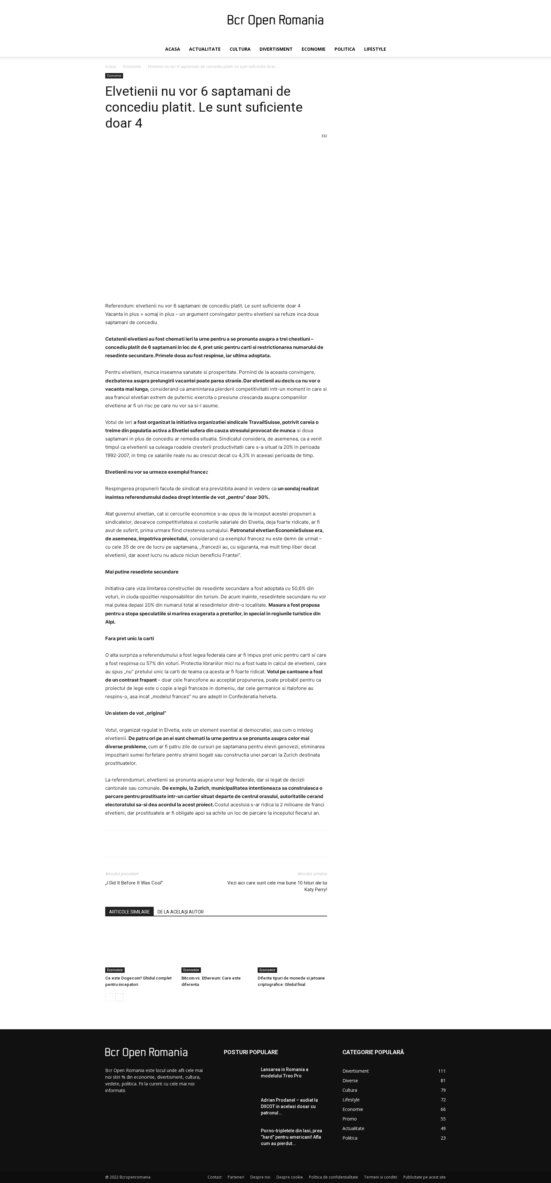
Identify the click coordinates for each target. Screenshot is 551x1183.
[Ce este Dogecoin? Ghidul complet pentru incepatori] (140, 949)
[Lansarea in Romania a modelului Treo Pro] (240, 1077)
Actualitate (205, 49)
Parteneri (236, 1177)
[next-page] (119, 997)
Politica (344, 49)
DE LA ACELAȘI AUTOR (181, 911)
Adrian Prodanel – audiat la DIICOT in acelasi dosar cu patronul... (289, 1106)
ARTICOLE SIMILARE (129, 911)
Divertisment (276, 49)
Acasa (172, 49)
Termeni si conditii (380, 1177)
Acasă (110, 66)
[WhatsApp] (195, 844)
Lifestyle (375, 49)
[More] (210, 844)
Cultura (240, 49)
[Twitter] (165, 844)
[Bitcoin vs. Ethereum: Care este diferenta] (216, 949)
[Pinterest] (180, 844)
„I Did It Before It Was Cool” (134, 883)
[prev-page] (109, 997)
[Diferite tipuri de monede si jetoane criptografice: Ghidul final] (292, 949)
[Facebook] (151, 844)
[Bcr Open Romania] (275, 21)
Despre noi (260, 1177)
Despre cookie (289, 1177)
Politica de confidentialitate (333, 1177)
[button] (438, 50)
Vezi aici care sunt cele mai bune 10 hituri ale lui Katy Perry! (277, 886)
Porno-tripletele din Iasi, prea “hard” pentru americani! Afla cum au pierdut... (291, 1137)
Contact (215, 1177)
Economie (314, 49)
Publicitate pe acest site (424, 1177)
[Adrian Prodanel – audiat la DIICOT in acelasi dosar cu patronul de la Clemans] (240, 1108)
